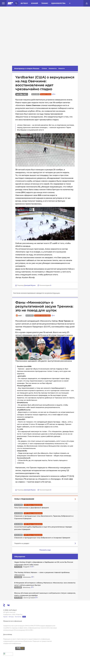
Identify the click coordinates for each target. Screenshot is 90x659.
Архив (5, 616)
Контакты (18, 616)
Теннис (44, 3)
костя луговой (29, 598)
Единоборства (58, 3)
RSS (24, 616)
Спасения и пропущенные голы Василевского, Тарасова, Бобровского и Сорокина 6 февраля (43, 517)
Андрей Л (27, 567)
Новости (61, 68)
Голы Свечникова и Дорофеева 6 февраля (31, 508)
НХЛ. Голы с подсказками (33, 505)
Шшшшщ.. (27, 577)
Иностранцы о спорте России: (26, 68)
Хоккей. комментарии (42, 315)
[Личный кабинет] (86, 3)
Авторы (11, 616)
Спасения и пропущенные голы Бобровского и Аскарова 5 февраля (42, 538)
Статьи (44, 68)
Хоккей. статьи (46, 94)
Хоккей (34, 3)
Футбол (24, 3)
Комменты (53, 68)
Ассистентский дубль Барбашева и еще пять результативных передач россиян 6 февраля (43, 528)
